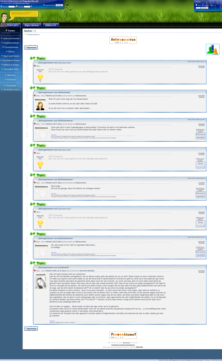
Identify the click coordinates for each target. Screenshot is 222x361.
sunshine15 (40, 275)
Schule (11, 52)
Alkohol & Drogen (11, 65)
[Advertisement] (42, 356)
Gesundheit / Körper (11, 60)
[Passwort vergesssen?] (31, 6)
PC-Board (11, 80)
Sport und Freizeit (11, 56)
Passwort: (21, 6)
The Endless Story (11, 90)
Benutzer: (5, 6)
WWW (211, 5)
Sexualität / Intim (11, 69)
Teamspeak (11, 86)
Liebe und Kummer (11, 38)
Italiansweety (40, 100)
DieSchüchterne (41, 128)
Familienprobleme (11, 43)
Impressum (126, 343)
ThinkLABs (139, 347)
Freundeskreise (11, 47)
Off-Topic (11, 75)
